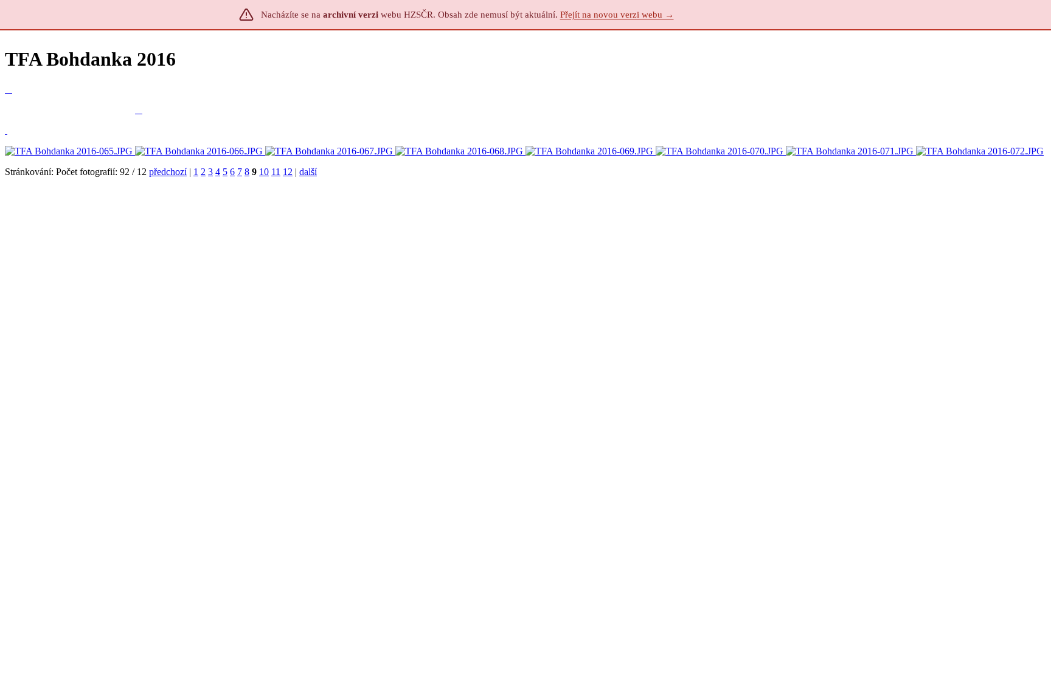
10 (264, 172)
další (308, 172)
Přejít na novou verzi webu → (617, 14)
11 (275, 172)
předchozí (168, 172)
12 (288, 172)
